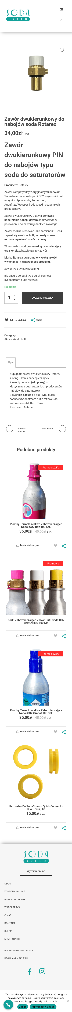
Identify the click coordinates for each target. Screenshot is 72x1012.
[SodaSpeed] (18, 15)
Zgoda (22, 1006)
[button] (15, 296)
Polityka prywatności (43, 1006)
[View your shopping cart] (62, 21)
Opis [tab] (11, 362)
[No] (67, 1001)
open (61, 50)
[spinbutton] (11, 297)
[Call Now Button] (8, 1004)
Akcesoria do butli (15, 339)
